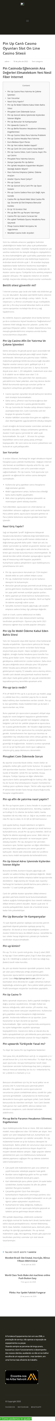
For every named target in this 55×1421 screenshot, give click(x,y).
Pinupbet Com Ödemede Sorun (21, 111)
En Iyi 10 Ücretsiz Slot (17, 209)
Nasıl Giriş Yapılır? (15, 101)
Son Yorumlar (13, 98)
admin (7, 61)
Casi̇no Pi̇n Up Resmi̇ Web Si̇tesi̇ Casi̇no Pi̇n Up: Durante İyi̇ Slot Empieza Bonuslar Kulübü (26, 202)
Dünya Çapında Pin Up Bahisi (20, 162)
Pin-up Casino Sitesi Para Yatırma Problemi (26, 135)
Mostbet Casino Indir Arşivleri (20, 233)
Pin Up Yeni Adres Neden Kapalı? (22, 145)
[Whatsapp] (34, 27)
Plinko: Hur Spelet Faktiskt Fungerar (27, 1292)
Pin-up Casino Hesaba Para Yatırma (23, 138)
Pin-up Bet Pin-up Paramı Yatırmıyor (23, 212)
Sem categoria (37, 61)
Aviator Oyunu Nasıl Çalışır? (19, 179)
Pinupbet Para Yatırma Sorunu (21, 158)
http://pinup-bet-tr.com (24, 978)
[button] (27, 20)
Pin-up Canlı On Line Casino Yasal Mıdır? (25, 148)
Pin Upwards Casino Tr (17, 125)
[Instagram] (27, 27)
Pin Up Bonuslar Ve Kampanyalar (22, 121)
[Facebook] (21, 27)
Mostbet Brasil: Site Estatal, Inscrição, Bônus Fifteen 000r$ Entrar (27, 1259)
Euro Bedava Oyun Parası (18, 142)
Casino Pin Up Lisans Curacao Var (22, 216)
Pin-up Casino (13, 182)
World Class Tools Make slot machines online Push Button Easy (27, 1277)
